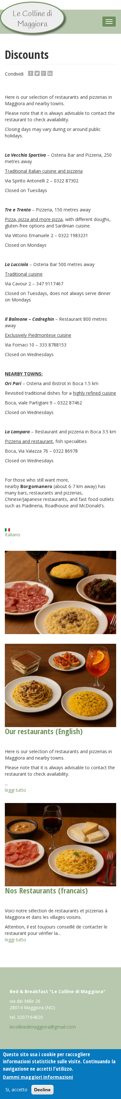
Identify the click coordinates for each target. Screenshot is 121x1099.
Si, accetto (16, 1089)
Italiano (12, 534)
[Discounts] (60, 592)
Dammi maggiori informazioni (38, 1077)
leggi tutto (15, 790)
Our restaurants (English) (44, 731)
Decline (42, 1089)
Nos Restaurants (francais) (46, 890)
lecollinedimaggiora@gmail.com (43, 1027)
